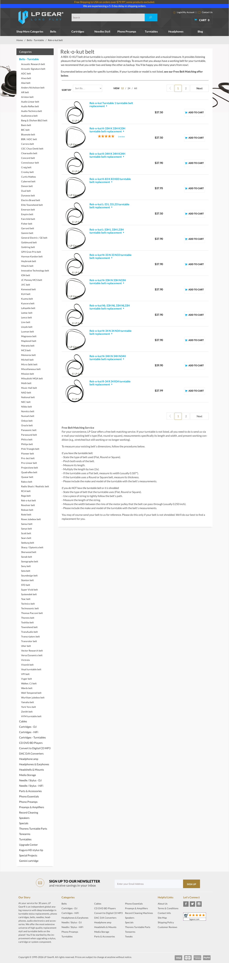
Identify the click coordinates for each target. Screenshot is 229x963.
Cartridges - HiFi (28, 732)
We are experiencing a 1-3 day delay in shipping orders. (114, 6)
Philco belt (26, 439)
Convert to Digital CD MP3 (34, 748)
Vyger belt (26, 678)
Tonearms (24, 833)
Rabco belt (26, 481)
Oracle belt (27, 425)
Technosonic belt (30, 608)
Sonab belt (26, 556)
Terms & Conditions (168, 908)
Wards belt (26, 688)
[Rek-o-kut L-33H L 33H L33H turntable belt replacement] (76, 238)
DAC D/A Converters (31, 753)
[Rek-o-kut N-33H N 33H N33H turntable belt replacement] (76, 288)
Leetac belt (26, 312)
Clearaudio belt (29, 153)
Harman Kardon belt (32, 256)
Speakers (24, 817)
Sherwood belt (28, 552)
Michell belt (27, 359)
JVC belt (25, 284)
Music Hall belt (29, 387)
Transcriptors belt (30, 636)
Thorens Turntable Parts (33, 828)
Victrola (25, 660)
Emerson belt (28, 209)
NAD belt (26, 392)
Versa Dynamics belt (31, 655)
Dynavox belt (28, 195)
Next (199, 88)
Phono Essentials (29, 796)
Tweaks (129, 936)
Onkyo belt (27, 420)
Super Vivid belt (29, 589)
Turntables (151, 31)
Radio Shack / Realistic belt (35, 486)
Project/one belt (29, 467)
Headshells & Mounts (31, 769)
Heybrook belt (28, 261)
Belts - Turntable (35, 40)
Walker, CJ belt (29, 683)
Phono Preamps (126, 31)
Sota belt (25, 570)
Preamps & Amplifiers (31, 807)
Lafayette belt (28, 308)
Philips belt (27, 444)
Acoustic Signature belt (33, 68)
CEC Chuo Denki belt (32, 148)
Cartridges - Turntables (32, 737)
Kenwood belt (28, 289)
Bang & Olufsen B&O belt (34, 120)
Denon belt (27, 186)
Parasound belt (29, 434)
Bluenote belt (28, 134)
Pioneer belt (27, 453)
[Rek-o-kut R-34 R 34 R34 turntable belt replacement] (76, 391)
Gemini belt (27, 233)
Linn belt (25, 322)
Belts (53, 31)
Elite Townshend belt (32, 204)
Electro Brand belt (30, 200)
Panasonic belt (28, 430)
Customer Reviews (167, 927)
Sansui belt (26, 523)
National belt (28, 397)
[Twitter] (192, 904)
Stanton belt (27, 580)
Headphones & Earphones (34, 764)
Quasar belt (27, 477)
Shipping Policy (166, 922)
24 (129, 88)
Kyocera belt (27, 303)
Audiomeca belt (29, 115)
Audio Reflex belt (30, 106)
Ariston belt (27, 97)
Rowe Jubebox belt (31, 519)
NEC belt (26, 401)
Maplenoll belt (28, 340)
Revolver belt (28, 505)
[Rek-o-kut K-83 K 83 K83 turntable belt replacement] (76, 187)
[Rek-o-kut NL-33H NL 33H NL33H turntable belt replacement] (76, 315)
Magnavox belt (28, 336)
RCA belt (26, 491)
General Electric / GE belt (34, 237)
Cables (23, 721)
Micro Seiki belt (29, 364)
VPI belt (25, 674)
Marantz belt (27, 345)
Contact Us (207, 12)
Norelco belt (27, 411)
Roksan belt (27, 509)
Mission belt (27, 373)
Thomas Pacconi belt (32, 613)
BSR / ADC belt (29, 139)
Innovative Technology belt (35, 270)
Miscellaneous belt (31, 369)
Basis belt (26, 125)
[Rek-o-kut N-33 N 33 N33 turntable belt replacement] (76, 264)
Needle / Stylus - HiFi (31, 785)
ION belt (25, 275)
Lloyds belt (26, 326)
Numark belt (27, 416)
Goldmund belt (29, 242)
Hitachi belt (27, 265)
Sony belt (26, 566)
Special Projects (28, 855)
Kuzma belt (27, 298)
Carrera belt (27, 143)
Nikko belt (26, 406)
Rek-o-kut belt (28, 500)
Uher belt (26, 645)
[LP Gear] (41, 17)
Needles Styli (102, 31)
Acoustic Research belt (33, 64)
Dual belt (26, 190)
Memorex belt (28, 355)
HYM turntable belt (31, 716)
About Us (162, 903)
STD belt (25, 584)
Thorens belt (27, 617)
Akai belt (25, 82)
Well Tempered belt (31, 692)
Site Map (162, 917)
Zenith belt (27, 711)
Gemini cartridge (28, 860)
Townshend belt (29, 627)
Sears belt (26, 538)
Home (19, 40)
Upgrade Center (28, 844)
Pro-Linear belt (29, 462)
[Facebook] (186, 904)
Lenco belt (26, 317)
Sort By (66, 89)
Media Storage (27, 774)
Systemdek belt (29, 594)
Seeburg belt (27, 542)
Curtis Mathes (28, 176)
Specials (23, 823)
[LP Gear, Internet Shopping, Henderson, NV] (166, 935)
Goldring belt (28, 247)
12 (122, 88)
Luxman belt (27, 331)
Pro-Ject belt (28, 458)
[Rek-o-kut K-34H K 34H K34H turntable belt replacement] (76, 163)
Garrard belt (27, 228)
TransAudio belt (29, 631)
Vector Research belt (32, 650)
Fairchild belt (28, 219)
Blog (200, 31)
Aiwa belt (26, 78)
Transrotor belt (29, 641)
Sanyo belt (26, 528)
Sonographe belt (29, 561)
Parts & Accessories (30, 791)
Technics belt (28, 603)
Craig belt (26, 167)
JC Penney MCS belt (31, 279)
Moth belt (26, 383)
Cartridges (77, 31)
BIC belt (25, 129)
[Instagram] (199, 904)
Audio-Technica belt (31, 111)
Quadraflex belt (29, 472)
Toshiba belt (27, 622)
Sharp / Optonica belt (32, 547)
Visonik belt (27, 664)
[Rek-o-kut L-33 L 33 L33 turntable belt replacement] (76, 214)
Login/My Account (185, 12)
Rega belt (26, 495)
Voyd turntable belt (31, 669)
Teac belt (25, 599)
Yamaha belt (27, 702)
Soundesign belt (29, 575)
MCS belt (26, 350)
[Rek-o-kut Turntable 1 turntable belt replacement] (76, 112)
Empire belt (27, 214)
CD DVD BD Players (31, 742)
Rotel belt (26, 514)
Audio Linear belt (30, 101)
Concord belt (28, 158)
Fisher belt (26, 223)
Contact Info (164, 913)
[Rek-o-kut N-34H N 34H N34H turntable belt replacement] (76, 365)
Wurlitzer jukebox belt (32, 697)
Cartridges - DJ (28, 726)
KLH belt (25, 294)
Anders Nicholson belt (32, 87)
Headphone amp (28, 758)
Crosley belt (27, 172)
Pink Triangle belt (30, 448)
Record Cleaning (28, 812)
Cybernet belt (28, 181)
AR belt (25, 92)
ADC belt (26, 73)
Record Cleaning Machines (139, 913)
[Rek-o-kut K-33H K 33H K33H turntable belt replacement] (76, 137)
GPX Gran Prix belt (31, 251)
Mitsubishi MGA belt (32, 378)
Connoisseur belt (30, 162)
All (135, 88)
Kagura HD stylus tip (31, 850)
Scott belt (26, 533)
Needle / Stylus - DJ (30, 780)
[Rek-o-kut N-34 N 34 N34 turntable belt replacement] (76, 339)
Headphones (175, 31)
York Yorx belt (28, 706)
